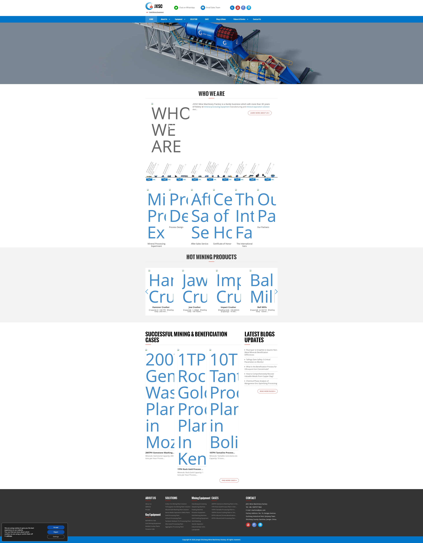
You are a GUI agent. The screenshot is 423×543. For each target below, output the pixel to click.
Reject (56, 532)
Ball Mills (262, 307)
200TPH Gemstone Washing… (159, 452)
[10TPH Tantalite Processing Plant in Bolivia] (224, 399)
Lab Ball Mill (195, 530)
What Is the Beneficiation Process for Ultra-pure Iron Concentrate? (261, 367)
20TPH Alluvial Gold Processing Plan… (224, 518)
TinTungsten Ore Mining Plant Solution (177, 507)
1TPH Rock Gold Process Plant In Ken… (224, 507)
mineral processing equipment (217, 107)
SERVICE (148, 507)
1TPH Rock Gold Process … (190, 469)
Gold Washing (196, 521)
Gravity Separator (197, 524)
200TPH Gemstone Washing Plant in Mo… (225, 504)
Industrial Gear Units (198, 527)
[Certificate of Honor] (222, 214)
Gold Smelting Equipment (200, 518)
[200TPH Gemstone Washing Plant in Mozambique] (159, 399)
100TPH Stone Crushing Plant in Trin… (224, 512)
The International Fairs (244, 244)
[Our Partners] (266, 206)
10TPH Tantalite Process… (222, 452)
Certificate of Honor (222, 243)
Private (147, 510)
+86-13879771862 (255, 507)
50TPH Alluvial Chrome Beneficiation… (224, 515)
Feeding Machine (197, 510)
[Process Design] (178, 206)
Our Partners (263, 227)
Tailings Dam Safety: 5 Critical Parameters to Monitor (257, 360)
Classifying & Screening (199, 504)
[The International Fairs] (244, 214)
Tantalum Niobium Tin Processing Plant (178, 521)
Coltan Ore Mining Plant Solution (176, 504)
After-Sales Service (199, 243)
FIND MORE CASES (228, 480)
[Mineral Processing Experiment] (156, 214)
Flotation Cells (150, 529)
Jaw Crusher (195, 307)
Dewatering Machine (198, 507)
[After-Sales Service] (200, 214)
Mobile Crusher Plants (152, 526)
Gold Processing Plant (172, 515)
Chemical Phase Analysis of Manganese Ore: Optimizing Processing (261, 382)
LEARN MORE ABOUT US (259, 113)
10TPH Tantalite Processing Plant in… (224, 510)
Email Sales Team (213, 7)
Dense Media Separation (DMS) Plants (177, 512)
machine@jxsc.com (258, 510)
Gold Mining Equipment (156, 12)
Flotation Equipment (198, 512)
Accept (55, 527)
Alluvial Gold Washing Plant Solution (177, 510)
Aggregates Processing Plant (174, 527)
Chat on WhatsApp (187, 7)
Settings (56, 537)
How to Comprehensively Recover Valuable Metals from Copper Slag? (259, 375)
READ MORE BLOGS (267, 391)
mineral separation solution (258, 107)
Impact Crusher (228, 307)
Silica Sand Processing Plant (174, 524)
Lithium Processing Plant (173, 518)
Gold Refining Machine (199, 515)
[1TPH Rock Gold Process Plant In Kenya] (191, 408)
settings (9, 536)
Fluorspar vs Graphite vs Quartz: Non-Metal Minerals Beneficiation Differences (261, 352)
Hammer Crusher (161, 307)
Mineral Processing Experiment (156, 244)
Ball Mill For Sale (150, 521)
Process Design (176, 227)
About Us (148, 504)
